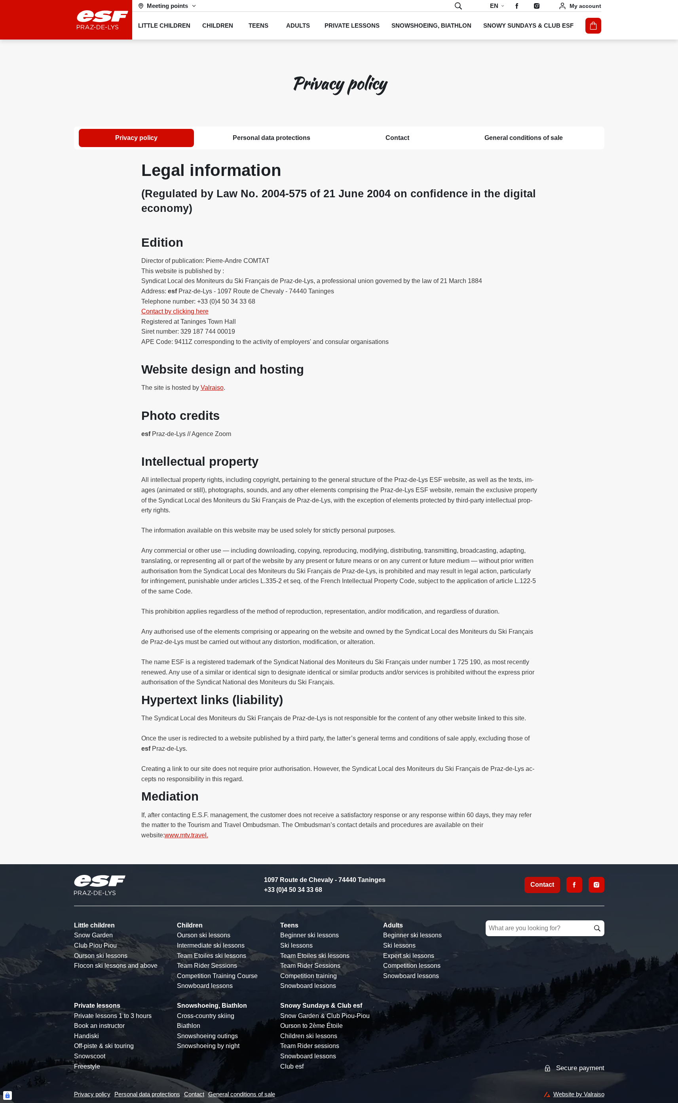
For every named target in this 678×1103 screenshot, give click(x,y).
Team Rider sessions (309, 1046)
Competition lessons (412, 965)
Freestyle (87, 1066)
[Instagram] (596, 885)
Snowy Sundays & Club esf (321, 1005)
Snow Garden (93, 935)
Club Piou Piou (95, 945)
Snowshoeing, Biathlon (212, 1005)
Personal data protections (271, 137)
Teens (289, 925)
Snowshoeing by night (208, 1046)
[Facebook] (574, 885)
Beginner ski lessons (309, 935)
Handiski (86, 1036)
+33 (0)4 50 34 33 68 (293, 889)
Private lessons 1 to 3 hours (113, 1015)
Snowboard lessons (205, 985)
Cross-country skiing (205, 1015)
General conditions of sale (523, 137)
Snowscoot (89, 1056)
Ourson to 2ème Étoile (311, 1025)
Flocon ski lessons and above (116, 965)
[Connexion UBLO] (7, 1095)
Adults (393, 925)
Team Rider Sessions (207, 965)
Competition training (308, 976)
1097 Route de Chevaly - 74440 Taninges (325, 879)
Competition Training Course (217, 976)
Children (190, 925)
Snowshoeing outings (207, 1036)
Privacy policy (136, 137)
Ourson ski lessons (100, 955)
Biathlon (188, 1025)
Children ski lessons (308, 1036)
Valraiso (212, 387)
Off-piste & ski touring (104, 1046)
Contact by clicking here (175, 311)
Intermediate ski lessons (211, 945)
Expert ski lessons (408, 955)
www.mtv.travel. (186, 835)
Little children (94, 925)
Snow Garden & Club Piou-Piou (325, 1015)
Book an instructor (99, 1025)
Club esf (292, 1066)
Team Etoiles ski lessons (211, 955)
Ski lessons (296, 945)
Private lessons (97, 1005)
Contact (397, 137)
